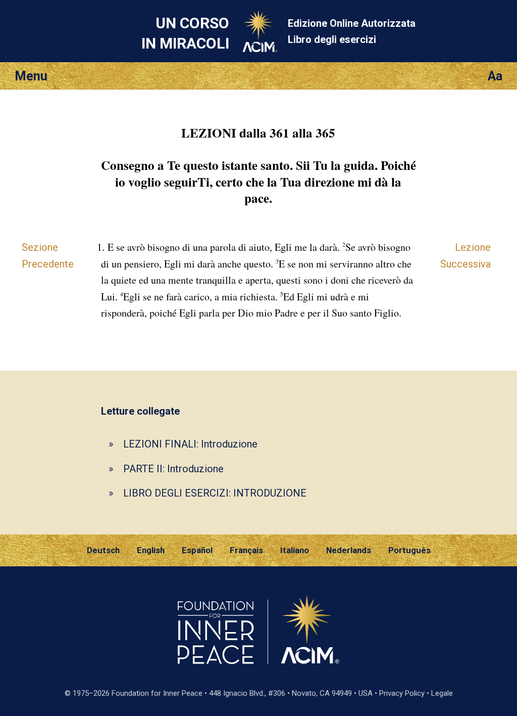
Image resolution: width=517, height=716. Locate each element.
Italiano (294, 550)
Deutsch (103, 550)
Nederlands (348, 550)
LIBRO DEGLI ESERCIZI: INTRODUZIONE (214, 493)
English (151, 550)
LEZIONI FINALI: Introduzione (190, 444)
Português (409, 550)
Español (197, 550)
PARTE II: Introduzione (173, 469)
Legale (442, 693)
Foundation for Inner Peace (157, 693)
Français (246, 550)
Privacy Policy (402, 693)
